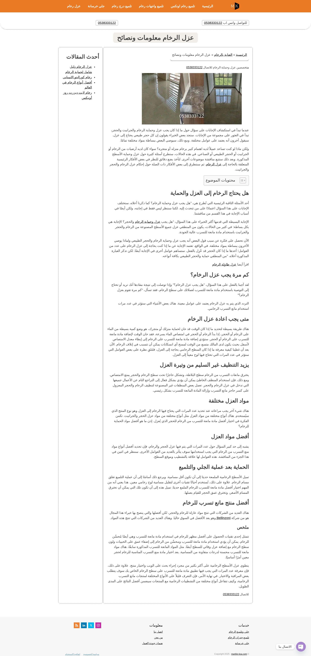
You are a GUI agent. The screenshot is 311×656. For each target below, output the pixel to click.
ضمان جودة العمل (152, 643)
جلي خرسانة (96, 6)
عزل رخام (74, 6)
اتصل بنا (158, 631)
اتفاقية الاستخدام (72, 654)
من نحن (158, 637)
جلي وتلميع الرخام (239, 631)
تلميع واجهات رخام (151, 6)
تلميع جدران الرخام (238, 637)
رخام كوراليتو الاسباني (77, 77)
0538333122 (213, 23)
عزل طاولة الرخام (224, 264)
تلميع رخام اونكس (183, 6)
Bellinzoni (223, 518)
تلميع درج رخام (122, 6)
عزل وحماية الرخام (147, 222)
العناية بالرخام (223, 55)
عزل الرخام (214, 164)
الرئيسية (207, 6)
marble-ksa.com (239, 654)
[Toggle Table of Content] (241, 180)
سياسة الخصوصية (91, 654)
